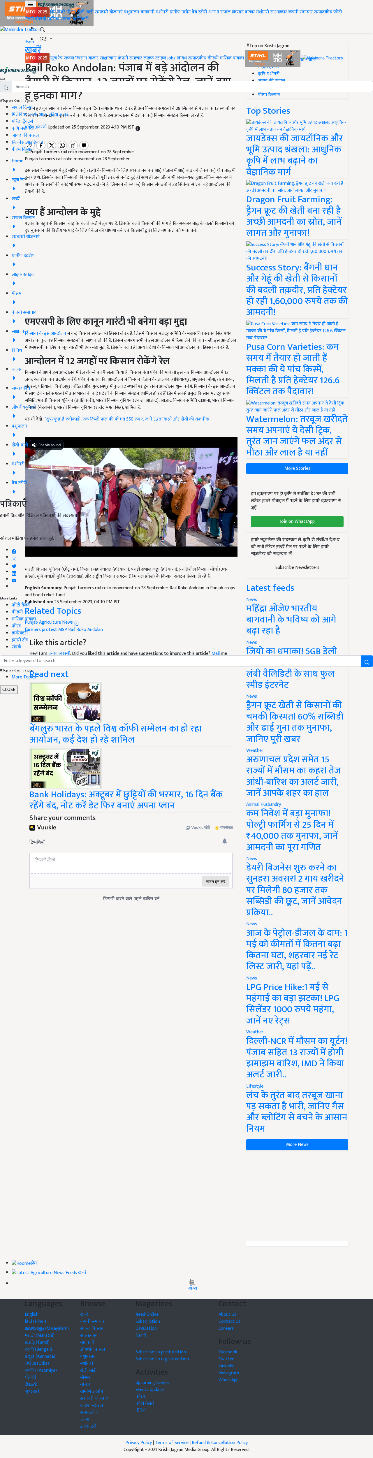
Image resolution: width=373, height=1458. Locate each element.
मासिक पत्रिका (60, 19)
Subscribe (186, 529)
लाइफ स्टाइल (154, 58)
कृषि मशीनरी (22, 128)
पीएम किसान (23, 149)
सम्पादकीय (323, 12)
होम (53, 12)
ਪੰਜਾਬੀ (30, 1377)
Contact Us (229, 1321)
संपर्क (16, 647)
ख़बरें (61, 12)
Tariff (141, 1335)
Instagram (229, 1373)
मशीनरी (163, 12)
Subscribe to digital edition (162, 1359)
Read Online (147, 1314)
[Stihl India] (273, 58)
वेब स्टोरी (199, 12)
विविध (182, 58)
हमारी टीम (20, 640)
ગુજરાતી (33, 1391)
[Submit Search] (367, 661)
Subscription (148, 1321)
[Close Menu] (2, 79)
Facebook (228, 1352)
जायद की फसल (25, 135)
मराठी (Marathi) (39, 1335)
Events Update (150, 1390)
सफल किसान (232, 12)
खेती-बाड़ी (85, 12)
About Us (227, 1314)
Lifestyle (254, 1086)
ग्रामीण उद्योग (180, 12)
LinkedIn (227, 1366)
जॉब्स (192, 1288)
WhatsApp (229, 1380)
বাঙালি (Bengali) (38, 1349)
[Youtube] (14, 579)
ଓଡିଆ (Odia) (37, 1363)
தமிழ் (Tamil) (37, 1342)
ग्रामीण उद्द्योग (91, 1391)
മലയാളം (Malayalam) (47, 1328)
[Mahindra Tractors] (322, 58)
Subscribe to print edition (161, 1352)
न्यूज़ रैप (56, 58)
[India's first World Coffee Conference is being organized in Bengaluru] (65, 702)
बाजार (250, 12)
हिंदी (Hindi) (35, 1321)
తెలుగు (31, 1384)
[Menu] (30, 4)
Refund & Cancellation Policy (220, 1443)
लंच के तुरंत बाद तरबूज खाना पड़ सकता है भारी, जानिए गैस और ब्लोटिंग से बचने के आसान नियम (296, 1112)
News (251, 696)
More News (297, 1145)
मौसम (71, 12)
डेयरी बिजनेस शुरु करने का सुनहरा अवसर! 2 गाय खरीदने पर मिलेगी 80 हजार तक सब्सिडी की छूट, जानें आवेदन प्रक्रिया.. (295, 890)
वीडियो (40, 19)
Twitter (226, 1359)
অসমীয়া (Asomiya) (41, 1370)
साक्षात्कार (278, 12)
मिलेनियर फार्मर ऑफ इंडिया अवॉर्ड (40, 114)
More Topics (24, 677)
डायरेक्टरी (81, 19)
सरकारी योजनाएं (109, 12)
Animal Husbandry (263, 804)
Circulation (146, 1328)
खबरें (84, 1314)
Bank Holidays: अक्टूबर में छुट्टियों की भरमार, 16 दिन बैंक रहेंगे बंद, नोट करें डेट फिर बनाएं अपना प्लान (126, 800)
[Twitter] (14, 565)
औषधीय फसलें (92, 1349)
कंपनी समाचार (300, 12)
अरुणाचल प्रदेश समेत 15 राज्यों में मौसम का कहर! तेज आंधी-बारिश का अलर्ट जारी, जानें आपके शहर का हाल (293, 776)
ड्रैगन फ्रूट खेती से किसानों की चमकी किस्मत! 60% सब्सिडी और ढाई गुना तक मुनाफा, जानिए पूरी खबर (295, 722)
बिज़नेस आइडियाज (27, 142)
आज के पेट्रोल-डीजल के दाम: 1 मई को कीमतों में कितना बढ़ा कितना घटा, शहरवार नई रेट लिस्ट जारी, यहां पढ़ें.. (297, 949)
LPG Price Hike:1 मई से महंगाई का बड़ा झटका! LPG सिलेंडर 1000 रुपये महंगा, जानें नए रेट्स (292, 1003)
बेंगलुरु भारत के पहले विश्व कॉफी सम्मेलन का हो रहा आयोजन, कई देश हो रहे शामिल (115, 734)
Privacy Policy (138, 1443)
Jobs (171, 58)
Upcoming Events (152, 1383)
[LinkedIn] (14, 572)
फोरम (16, 626)
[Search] (42, 28)
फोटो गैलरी (21, 605)
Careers (226, 1328)
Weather (254, 750)
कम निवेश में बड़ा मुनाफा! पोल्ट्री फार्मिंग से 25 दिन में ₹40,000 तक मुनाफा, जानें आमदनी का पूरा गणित (292, 830)
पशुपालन (131, 12)
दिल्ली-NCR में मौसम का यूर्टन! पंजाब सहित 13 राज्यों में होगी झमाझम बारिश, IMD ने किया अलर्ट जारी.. (296, 1057)
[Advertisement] (297, 1196)
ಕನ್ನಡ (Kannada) (40, 1356)
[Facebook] (14, 550)
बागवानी (147, 12)
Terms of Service (172, 1443)
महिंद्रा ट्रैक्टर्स (22, 121)
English (31, 1314)
